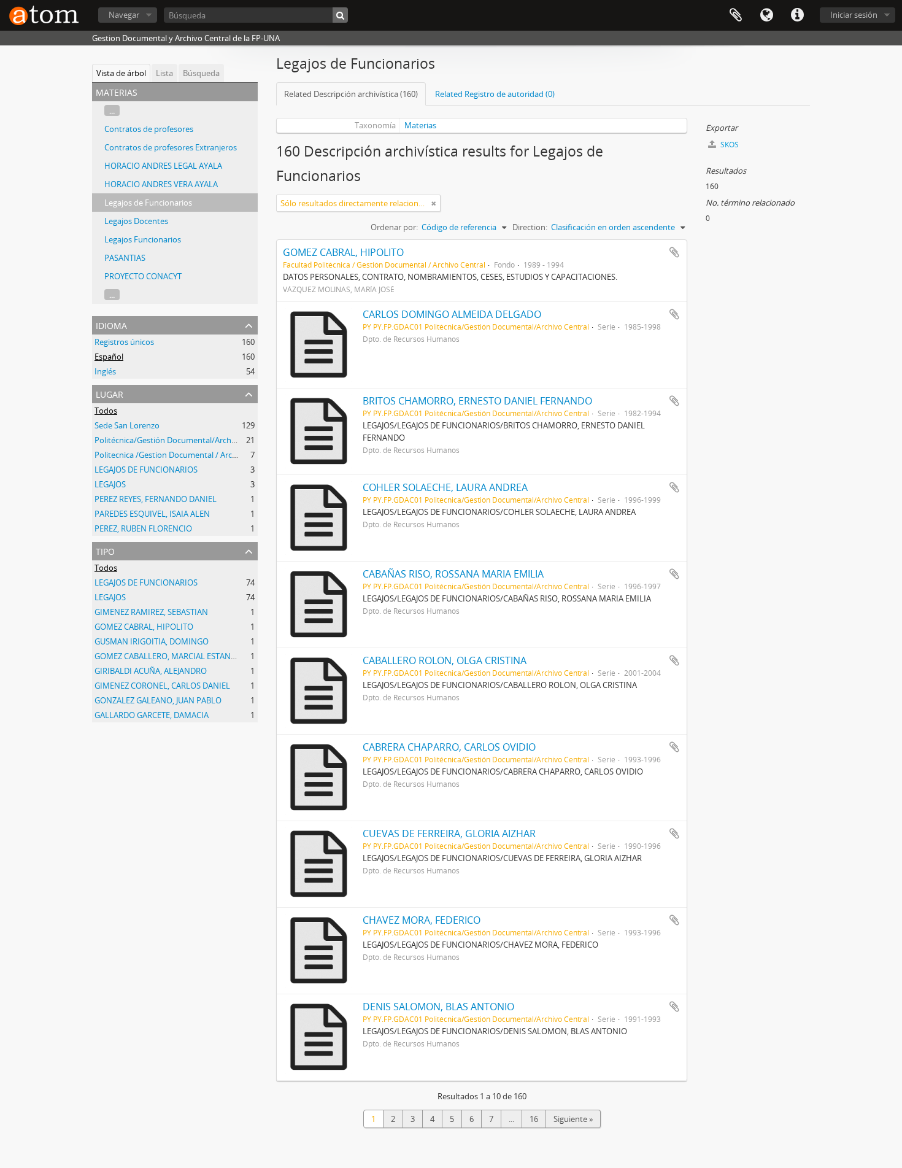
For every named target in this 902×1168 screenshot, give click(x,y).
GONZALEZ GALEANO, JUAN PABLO (158, 700)
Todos (105, 410)
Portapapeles (735, 15)
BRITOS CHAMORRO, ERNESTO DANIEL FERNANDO (477, 401)
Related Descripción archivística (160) (351, 93)
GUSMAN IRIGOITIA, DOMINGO (151, 641)
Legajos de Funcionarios (148, 202)
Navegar (124, 14)
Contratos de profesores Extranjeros (170, 147)
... (112, 110)
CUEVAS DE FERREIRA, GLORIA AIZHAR (449, 833)
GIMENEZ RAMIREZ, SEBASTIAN (151, 611)
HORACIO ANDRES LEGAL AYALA (163, 165)
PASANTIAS (124, 257)
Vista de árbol (121, 73)
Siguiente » (573, 1118)
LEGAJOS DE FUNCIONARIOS (146, 469)
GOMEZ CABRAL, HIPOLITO (143, 626)
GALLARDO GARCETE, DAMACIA (151, 715)
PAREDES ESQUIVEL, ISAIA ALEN (152, 513)
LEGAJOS (110, 484)
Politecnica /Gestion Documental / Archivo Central (185, 454)
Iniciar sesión (853, 14)
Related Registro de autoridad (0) (495, 93)
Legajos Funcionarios (142, 239)
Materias (420, 125)
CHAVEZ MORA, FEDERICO (421, 920)
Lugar (109, 393)
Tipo (105, 550)
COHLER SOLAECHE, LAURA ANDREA (445, 487)
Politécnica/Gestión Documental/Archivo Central (182, 440)
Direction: (529, 227)
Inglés (105, 371)
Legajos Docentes (136, 220)
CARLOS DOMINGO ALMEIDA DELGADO (452, 314)
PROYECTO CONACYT (143, 276)
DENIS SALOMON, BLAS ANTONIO (438, 1006)
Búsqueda (201, 73)
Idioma (766, 15)
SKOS (729, 144)
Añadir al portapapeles (674, 252)
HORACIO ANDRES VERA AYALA (161, 184)
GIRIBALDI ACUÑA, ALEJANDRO (150, 670)
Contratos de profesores (148, 128)
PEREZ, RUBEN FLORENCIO (143, 528)
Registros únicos (124, 341)
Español (108, 356)
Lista (164, 73)
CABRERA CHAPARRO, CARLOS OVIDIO (449, 747)
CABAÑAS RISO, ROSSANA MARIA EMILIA (453, 574)
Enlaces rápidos (797, 15)
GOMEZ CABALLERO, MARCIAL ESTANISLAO (173, 656)
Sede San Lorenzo (127, 425)
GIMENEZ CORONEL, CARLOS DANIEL (162, 685)
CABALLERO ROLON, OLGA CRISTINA (444, 660)
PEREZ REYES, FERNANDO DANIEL (155, 499)
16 (534, 1118)
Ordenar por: (394, 227)
